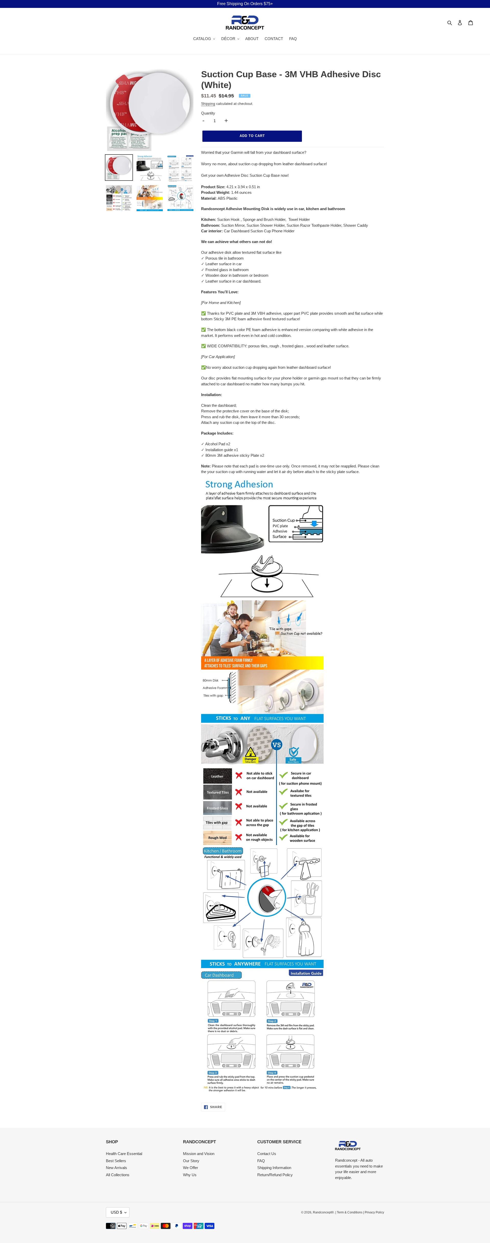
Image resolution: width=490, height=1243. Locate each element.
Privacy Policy (374, 1212)
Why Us (190, 1175)
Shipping (208, 104)
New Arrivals (116, 1167)
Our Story (191, 1161)
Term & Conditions (349, 1212)
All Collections (117, 1175)
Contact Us (266, 1153)
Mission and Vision (198, 1153)
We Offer (190, 1167)
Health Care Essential (124, 1153)
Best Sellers (116, 1161)
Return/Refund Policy (275, 1175)
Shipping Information (274, 1167)
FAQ (261, 1161)
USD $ (116, 1212)
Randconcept (322, 1212)
